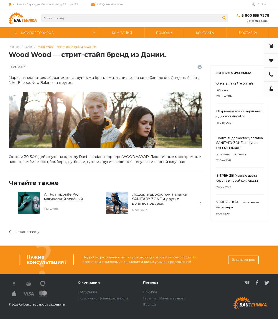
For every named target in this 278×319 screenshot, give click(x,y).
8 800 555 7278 (255, 15)
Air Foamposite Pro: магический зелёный (63, 196)
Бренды (149, 305)
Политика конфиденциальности (103, 298)
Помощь (150, 282)
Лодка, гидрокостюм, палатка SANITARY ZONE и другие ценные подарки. (239, 143)
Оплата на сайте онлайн (235, 83)
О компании (89, 282)
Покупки (150, 292)
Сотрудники (87, 292)
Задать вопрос (243, 260)
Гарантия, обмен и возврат (164, 298)
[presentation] (200, 203)
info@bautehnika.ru (110, 4)
